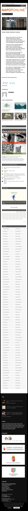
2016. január (17, 387)
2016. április (17, 380)
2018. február (17, 324)
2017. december (18, 329)
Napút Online (11, 92)
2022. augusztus (6, 350)
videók (6, 428)
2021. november (6, 372)
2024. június (5, 294)
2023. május (5, 327)
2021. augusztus (6, 380)
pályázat (14, 427)
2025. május (5, 266)
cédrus (15, 423)
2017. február (17, 355)
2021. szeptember (6, 377)
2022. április (5, 360)
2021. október (5, 375)
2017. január (17, 357)
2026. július (5, 231)
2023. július (5, 322)
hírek (13, 425)
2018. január (17, 327)
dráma (18, 423)
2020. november (18, 241)
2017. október (17, 334)
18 (3, 217)
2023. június (5, 324)
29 (17, 218)
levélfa (23, 425)
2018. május (17, 317)
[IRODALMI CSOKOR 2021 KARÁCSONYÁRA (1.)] (8, 108)
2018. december (18, 299)
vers (6, 85)
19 (7, 217)
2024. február (5, 304)
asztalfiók (3, 423)
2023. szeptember (6, 317)
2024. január (5, 307)
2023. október (5, 314)
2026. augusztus (6, 228)
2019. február (17, 294)
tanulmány (18, 427)
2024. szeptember (6, 286)
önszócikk (13, 428)
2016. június (17, 375)
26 (7, 218)
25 (3, 218)
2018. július (17, 312)
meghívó (3, 427)
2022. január (5, 367)
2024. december (6, 279)
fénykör (3, 425)
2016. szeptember (18, 367)
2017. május (17, 347)
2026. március (5, 241)
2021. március (17, 231)
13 (10, 215)
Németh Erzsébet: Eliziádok (19, 109)
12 (7, 215)
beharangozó (8, 423)
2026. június (5, 233)
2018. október (17, 304)
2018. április (17, 319)
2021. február (17, 233)
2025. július (5, 261)
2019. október (17, 274)
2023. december (6, 309)
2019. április (17, 289)
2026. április (5, 238)
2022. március (5, 362)
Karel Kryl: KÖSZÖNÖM (19, 120)
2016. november (18, 362)
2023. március (5, 332)
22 (17, 217)
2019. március (17, 291)
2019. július (17, 281)
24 (24, 217)
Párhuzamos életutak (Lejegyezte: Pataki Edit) (12, 167)
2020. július (17, 251)
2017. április (17, 350)
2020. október (17, 243)
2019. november (18, 271)
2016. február (17, 385)
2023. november (6, 312)
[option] (14, 197)
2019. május (17, 286)
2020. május (17, 256)
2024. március (5, 302)
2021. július (5, 382)
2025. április (5, 269)
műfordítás (7, 427)
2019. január (17, 296)
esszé (21, 423)
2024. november (6, 281)
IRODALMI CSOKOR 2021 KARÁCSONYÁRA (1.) (6, 110)
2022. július (5, 352)
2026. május (5, 236)
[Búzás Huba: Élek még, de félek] (8, 119)
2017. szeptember (18, 337)
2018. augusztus (18, 309)
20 (10, 217)
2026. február (5, 243)
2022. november (6, 342)
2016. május (17, 377)
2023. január (5, 337)
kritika (16, 425)
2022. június (5, 355)
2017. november (18, 332)
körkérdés (19, 425)
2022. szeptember (6, 347)
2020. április (17, 259)
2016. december (18, 360)
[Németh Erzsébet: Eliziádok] (20, 108)
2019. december (18, 269)
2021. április (17, 228)
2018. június (17, 314)
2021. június (5, 385)
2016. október (17, 365)
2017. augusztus (18, 339)
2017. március (17, 352)
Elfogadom (17, 507)
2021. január (17, 236)
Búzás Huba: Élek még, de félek (7, 120)
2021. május (5, 387)
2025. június (5, 264)
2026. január (5, 246)
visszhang (9, 428)
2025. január (5, 276)
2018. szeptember (18, 307)
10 (24, 213)
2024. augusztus (6, 289)
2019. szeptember (18, 276)
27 (10, 218)
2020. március (17, 261)
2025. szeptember (6, 256)
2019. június (17, 284)
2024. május (5, 296)
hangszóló (9, 425)
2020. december (18, 238)
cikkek (12, 423)
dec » (24, 221)
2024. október (5, 284)
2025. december (6, 248)
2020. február (17, 264)
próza (11, 427)
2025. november (6, 251)
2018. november (18, 302)
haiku (6, 425)
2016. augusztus (18, 370)
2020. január (17, 266)
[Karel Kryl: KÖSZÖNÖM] (20, 119)
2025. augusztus (6, 259)
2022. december (6, 339)
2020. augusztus (18, 248)
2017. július (17, 342)
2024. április (5, 299)
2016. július (17, 372)
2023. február (5, 334)
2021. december (6, 370)
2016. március (17, 382)
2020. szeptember (18, 246)
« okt (3, 221)
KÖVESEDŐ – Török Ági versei (9, 170)
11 (3, 215)
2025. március (5, 271)
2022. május (5, 357)
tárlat (22, 427)
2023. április (5, 329)
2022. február (5, 365)
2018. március (17, 322)
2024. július (5, 291)
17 (24, 215)
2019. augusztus (18, 279)
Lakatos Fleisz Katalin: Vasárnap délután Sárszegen (12, 203)
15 (17, 215)
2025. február (5, 274)
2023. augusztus (6, 319)
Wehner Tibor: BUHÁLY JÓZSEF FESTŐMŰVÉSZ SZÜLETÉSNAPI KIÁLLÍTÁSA (12, 179)
